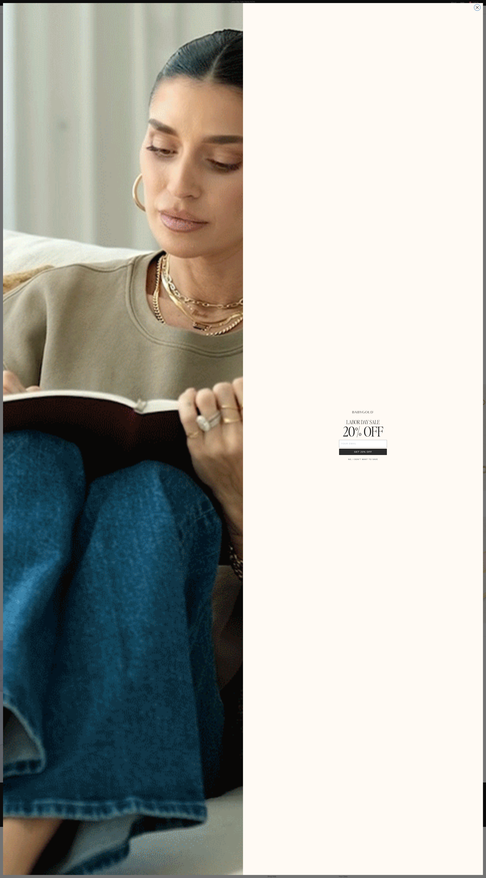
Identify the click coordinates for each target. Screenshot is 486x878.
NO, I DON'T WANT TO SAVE (363, 459)
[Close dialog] (477, 7)
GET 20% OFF (363, 452)
